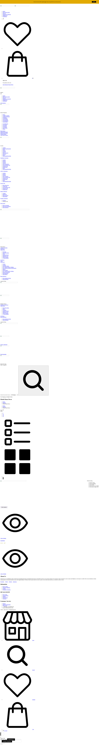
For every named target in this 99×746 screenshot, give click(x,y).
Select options (4, 507)
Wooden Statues (3, 134)
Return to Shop (11, 739)
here (45, 1)
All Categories (3, 103)
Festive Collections (3, 344)
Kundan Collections (4, 198)
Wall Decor (2, 248)
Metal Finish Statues (4, 133)
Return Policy (10, 84)
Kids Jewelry (2, 203)
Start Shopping (5, 84)
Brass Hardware (3, 276)
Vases (1, 261)
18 (3, 415)
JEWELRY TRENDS (7, 14)
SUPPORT (5, 16)
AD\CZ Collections (4, 171)
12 (3, 414)
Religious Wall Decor (4, 304)
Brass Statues (2, 130)
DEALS (4, 13)
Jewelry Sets (2, 183)
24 (3, 416)
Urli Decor (2, 316)
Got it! (94, 1)
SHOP (4, 11)
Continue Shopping (7, 741)
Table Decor (2, 249)
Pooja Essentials (3, 354)
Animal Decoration (3, 247)
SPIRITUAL (5, 15)
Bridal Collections (3, 191)
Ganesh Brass (2, 540)
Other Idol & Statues (4, 135)
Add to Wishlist (3, 538)
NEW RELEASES (6, 12)
